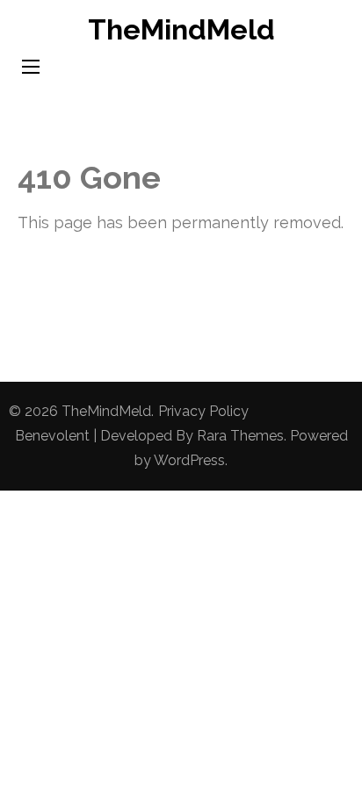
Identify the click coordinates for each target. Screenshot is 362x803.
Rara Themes (240, 435)
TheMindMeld (181, 29)
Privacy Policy (203, 411)
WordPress (189, 460)
